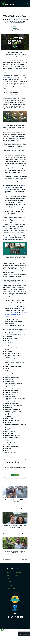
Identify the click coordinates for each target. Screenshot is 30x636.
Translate (27, 634)
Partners (9, 581)
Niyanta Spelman (8, 237)
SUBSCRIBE (15, 474)
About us (9, 572)
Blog (8, 575)
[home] (7, 3)
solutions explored (19, 282)
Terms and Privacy (11, 588)
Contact (8, 578)
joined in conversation (12, 234)
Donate (16, 575)
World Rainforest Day (9, 77)
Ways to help (18, 572)
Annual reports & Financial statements (11, 585)
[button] (27, 4)
